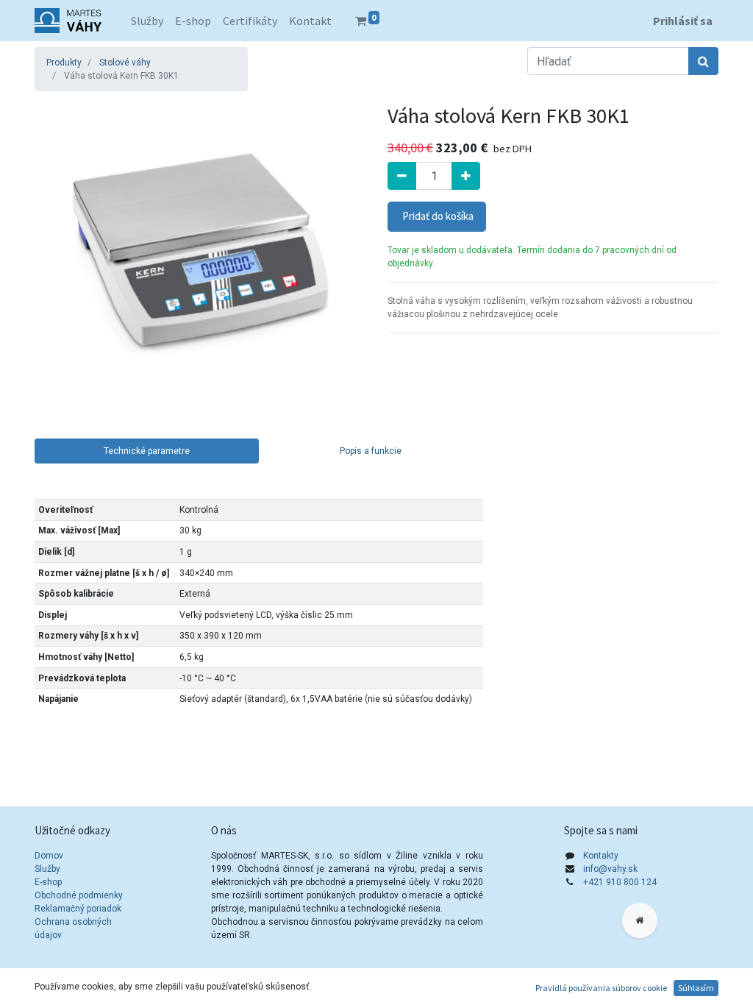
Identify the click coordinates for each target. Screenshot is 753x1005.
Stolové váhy (125, 62)
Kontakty (600, 855)
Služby (47, 869)
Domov (49, 855)
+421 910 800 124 (620, 882)
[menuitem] (147, 20)
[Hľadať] (703, 61)
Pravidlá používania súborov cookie (601, 987)
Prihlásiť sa (683, 20)
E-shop (48, 882)
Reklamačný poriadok (78, 908)
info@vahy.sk (610, 869)
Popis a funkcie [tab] (371, 451)
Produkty (64, 62)
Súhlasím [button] (696, 987)
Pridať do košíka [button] (437, 216)
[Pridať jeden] (466, 176)
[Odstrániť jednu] (402, 176)
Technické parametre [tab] (147, 451)
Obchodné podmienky (79, 895)
